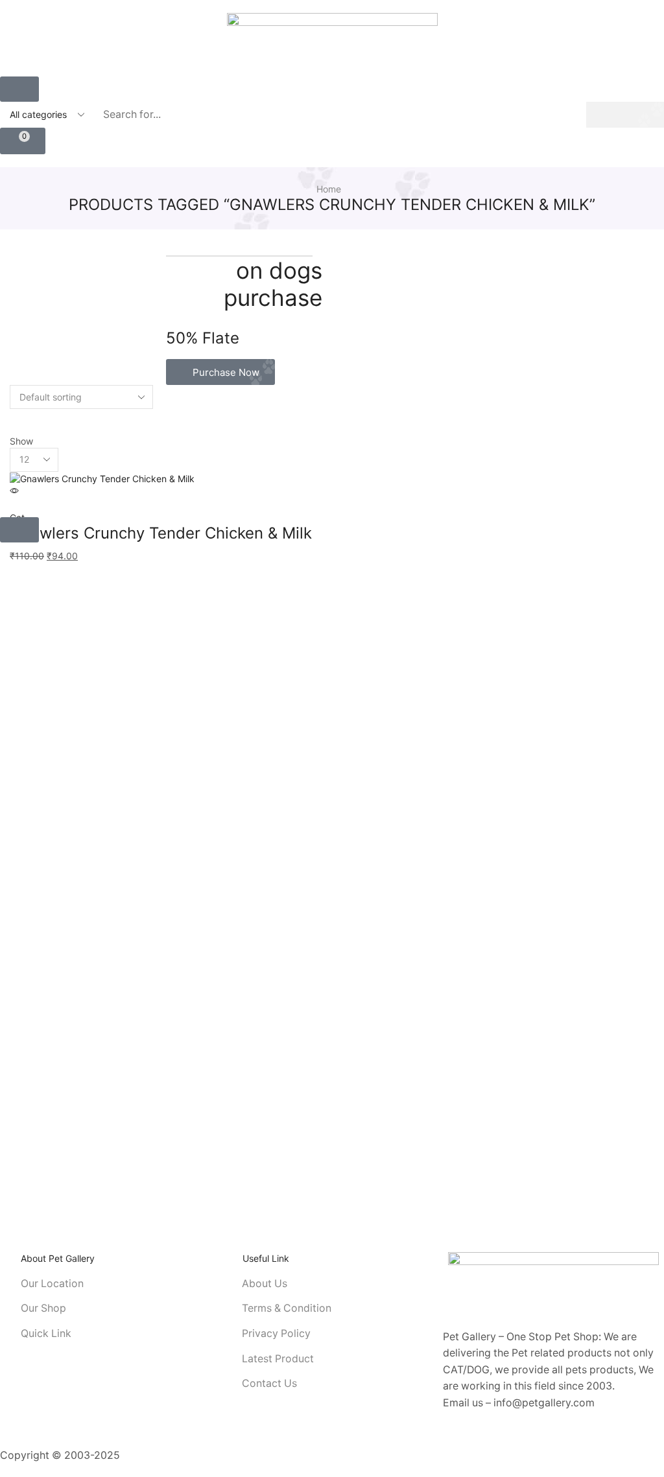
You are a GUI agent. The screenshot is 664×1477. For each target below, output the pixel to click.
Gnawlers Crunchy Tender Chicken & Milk (161, 533)
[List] (13, 428)
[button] (19, 89)
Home (328, 188)
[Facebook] (446, 1442)
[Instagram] (463, 1442)
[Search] (625, 115)
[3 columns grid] (13, 415)
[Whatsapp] (482, 1442)
